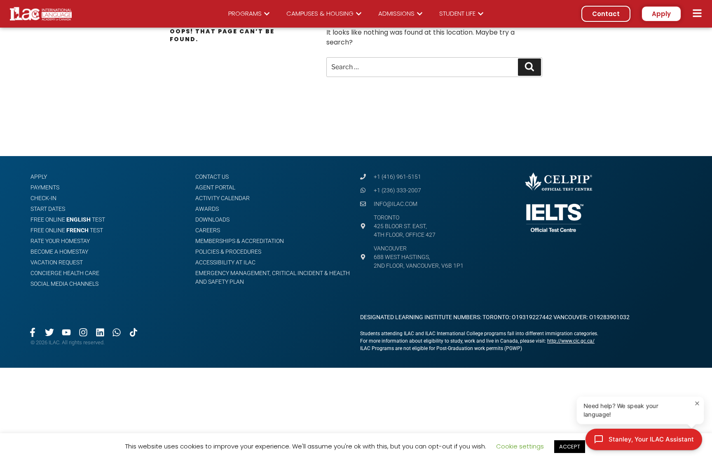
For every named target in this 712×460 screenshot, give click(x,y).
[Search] (529, 67)
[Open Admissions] (420, 14)
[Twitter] (49, 332)
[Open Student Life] (481, 14)
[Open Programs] (267, 14)
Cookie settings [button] (520, 446)
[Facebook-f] (32, 332)
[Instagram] (83, 332)
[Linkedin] (100, 332)
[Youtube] (66, 332)
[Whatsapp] (116, 332)
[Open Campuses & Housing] (359, 14)
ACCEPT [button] (569, 447)
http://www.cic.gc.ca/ (571, 341)
